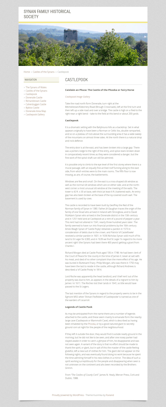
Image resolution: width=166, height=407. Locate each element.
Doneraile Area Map (36, 111)
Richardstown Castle (36, 100)
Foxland (110, 395)
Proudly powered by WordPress (68, 395)
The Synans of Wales (36, 87)
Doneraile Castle (34, 97)
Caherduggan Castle (36, 104)
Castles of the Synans (36, 90)
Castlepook (31, 94)
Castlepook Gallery (35, 114)
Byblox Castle (32, 107)
